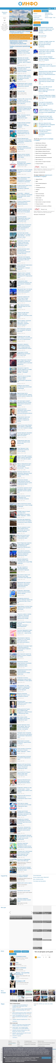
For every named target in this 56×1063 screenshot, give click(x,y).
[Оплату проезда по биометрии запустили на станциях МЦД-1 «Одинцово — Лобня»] (13, 751)
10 (25, 437)
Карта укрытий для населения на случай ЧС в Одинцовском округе (24, 758)
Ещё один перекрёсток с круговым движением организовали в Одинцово (23, 568)
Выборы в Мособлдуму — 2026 (38, 20)
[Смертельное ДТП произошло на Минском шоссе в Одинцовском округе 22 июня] (13, 798)
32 (24, 628)
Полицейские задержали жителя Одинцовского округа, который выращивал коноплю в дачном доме (24, 490)
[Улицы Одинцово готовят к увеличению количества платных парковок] (13, 451)
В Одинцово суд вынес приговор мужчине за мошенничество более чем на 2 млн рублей (24, 210)
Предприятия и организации (30, 1044)
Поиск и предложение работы (30, 1042)
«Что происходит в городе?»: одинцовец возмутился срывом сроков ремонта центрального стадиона (24, 403)
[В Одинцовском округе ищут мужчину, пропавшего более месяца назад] (13, 443)
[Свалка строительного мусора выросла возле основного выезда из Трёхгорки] (13, 506)
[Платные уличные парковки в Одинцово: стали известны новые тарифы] (13, 157)
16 (40, 69)
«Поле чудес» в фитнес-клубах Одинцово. (24, 892)
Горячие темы (37, 11)
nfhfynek (26, 984)
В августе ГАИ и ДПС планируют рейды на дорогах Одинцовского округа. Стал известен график (24, 457)
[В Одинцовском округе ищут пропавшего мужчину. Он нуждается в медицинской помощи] (13, 420)
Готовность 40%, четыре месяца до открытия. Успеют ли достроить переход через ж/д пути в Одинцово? (24, 101)
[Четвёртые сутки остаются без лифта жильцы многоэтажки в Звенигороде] (13, 388)
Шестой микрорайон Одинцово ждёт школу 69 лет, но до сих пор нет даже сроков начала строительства (24, 837)
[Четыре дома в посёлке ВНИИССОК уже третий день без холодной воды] (13, 355)
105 (17, 978)
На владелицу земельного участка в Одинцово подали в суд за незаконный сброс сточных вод (24, 600)
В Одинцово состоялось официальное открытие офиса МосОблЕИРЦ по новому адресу (24, 679)
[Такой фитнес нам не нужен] (13, 893)
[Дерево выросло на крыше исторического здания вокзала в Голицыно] (13, 743)
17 (24, 833)
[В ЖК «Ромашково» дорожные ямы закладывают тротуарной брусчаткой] (13, 331)
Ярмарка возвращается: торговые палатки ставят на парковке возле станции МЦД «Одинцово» (24, 561)
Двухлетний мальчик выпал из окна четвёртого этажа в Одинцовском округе (23, 537)
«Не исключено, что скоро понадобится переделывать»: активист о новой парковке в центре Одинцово (24, 687)
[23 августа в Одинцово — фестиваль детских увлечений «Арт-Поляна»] (13, 149)
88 (24, 469)
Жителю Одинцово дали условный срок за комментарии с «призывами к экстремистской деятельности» (24, 140)
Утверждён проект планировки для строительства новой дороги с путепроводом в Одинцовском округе (24, 735)
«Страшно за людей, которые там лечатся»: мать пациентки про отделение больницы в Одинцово (24, 77)
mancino (13, 1027)
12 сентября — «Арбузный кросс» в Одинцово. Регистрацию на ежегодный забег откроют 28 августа (24, 195)
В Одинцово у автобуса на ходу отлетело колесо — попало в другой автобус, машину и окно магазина (24, 789)
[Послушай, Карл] (13, 94)
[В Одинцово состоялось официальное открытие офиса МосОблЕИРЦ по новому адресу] (13, 680)
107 (17, 984)
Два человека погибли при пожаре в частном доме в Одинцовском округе (23, 718)
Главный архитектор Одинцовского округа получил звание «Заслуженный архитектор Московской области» (24, 411)
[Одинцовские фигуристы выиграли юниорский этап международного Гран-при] (13, 133)
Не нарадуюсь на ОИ (20, 981)
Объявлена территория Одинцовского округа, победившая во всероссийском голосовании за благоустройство (24, 845)
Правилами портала (20, 1061)
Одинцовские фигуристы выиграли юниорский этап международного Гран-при (23, 132)
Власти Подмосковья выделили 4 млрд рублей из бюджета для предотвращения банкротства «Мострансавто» (24, 545)
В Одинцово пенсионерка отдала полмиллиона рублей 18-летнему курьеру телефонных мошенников (24, 648)
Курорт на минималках (21, 967)
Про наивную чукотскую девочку (39, 881)
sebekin (51, 1003)
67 (40, 76)
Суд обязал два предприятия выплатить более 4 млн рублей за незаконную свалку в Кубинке (24, 521)
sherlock (13, 1015)
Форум (2, 1004)
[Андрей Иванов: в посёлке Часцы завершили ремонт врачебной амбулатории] (13, 609)
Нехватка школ (36, 17)
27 (26, 94)
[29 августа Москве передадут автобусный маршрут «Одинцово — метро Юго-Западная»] (13, 125)
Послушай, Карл (21, 91)
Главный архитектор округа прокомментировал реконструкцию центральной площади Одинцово (23, 251)
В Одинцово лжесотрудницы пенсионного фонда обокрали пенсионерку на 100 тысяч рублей (24, 259)
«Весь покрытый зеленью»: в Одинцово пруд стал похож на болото (23, 306)
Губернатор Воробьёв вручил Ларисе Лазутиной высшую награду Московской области (23, 781)
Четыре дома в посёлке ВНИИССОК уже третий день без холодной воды (23, 354)
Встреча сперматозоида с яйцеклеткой (41, 877)
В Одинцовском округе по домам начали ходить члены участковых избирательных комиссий (24, 85)
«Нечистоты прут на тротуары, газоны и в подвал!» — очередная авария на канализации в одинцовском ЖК (24, 379)
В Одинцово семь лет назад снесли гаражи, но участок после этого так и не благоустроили (24, 338)
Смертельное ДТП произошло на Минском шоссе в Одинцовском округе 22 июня (24, 797)
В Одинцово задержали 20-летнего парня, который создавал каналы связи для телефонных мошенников (24, 299)
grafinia (13, 1012)
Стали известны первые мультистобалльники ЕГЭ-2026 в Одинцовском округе (24, 805)
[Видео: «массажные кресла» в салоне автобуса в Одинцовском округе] (13, 118)
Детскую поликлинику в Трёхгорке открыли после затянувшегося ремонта (23, 695)
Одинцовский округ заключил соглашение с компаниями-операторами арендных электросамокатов (23, 584)
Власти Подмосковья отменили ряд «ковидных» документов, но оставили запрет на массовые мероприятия (24, 362)
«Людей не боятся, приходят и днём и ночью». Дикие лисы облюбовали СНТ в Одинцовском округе (24, 275)
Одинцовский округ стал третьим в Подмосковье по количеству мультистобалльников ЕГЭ (24, 290)
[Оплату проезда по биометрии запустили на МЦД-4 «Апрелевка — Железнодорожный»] (13, 625)
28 (25, 166)
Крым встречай (18, 964)
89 (40, 100)
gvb (43, 1003)
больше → (16, 1021)
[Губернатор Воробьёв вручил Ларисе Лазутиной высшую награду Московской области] (13, 782)
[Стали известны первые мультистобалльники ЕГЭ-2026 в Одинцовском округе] (13, 806)
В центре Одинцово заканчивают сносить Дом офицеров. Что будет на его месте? (24, 434)
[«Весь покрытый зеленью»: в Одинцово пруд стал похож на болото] (13, 307)
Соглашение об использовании (44, 1044)
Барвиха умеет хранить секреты (24, 882)
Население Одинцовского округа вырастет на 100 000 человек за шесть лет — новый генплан (24, 631)
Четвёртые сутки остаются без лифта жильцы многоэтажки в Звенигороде (24, 387)
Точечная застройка (37, 15)
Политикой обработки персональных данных (20, 1060)
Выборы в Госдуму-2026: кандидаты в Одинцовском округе (21, 32)
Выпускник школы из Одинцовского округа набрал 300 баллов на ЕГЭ (24, 703)
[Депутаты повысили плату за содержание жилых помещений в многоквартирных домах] (35, 125)
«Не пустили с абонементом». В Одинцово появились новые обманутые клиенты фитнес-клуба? (24, 829)
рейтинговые (37, 25)
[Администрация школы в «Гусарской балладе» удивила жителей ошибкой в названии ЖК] (13, 396)
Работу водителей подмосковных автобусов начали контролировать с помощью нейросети (24, 267)
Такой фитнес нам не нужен (23, 890)
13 (17, 965)
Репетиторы (29, 1013)
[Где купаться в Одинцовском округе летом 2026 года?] (13, 862)
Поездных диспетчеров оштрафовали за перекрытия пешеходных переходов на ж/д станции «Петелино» (24, 813)
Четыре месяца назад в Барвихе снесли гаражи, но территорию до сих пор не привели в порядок (24, 426)
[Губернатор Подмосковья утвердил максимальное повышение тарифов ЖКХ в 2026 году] (35, 97)
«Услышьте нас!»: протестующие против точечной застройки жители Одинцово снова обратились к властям (24, 853)
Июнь (17, 962)
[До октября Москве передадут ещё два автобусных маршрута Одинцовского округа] (13, 870)
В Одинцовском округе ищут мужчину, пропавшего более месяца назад (23, 442)
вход (50, 8)
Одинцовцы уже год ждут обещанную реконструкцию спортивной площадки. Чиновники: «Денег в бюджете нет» (24, 60)
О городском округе (28, 1041)
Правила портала (41, 1046)
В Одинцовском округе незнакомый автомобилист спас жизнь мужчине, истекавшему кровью (24, 283)
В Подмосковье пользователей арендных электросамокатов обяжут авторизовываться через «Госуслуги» (24, 227)
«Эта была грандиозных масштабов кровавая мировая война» (24, 900)
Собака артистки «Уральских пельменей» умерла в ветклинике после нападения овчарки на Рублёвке (24, 69)
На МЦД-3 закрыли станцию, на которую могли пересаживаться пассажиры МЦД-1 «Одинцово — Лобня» (24, 513)
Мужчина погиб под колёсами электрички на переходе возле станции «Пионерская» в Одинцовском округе (24, 766)
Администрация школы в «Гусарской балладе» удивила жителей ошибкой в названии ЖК (24, 395)
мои (13, 1021)
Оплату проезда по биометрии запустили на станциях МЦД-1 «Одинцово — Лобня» (24, 750)
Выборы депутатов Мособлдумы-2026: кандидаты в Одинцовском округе (24, 163)
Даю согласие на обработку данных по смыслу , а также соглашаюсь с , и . (22, 1059)
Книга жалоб (18, 1007)
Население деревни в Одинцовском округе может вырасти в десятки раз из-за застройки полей (23, 219)
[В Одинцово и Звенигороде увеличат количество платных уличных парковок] (13, 593)
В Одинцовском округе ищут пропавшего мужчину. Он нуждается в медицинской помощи (23, 419)
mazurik (46, 1003)
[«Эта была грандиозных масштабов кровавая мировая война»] (13, 901)
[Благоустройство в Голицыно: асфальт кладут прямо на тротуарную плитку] (13, 775)
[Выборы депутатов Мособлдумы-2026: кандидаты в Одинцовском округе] (13, 165)
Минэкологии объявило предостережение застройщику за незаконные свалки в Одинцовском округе (24, 663)
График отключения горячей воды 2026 (20, 47)
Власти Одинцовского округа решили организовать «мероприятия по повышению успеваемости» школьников (24, 179)
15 (24, 776)
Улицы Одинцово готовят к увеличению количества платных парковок (23, 450)
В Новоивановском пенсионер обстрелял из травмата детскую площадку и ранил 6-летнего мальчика (24, 109)
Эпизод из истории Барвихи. (22, 884)
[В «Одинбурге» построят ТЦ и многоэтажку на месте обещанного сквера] (35, 66)
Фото (18, 1041)
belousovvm (26, 978)
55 (40, 93)
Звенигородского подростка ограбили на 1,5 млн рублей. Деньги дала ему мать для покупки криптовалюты (23, 640)
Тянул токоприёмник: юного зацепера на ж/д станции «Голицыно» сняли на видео (23, 51)
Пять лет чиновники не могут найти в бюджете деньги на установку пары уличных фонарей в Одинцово (23, 529)
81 (40, 113)
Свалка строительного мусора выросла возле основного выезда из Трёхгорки (24, 505)
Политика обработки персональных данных (46, 1042)
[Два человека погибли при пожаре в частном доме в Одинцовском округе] (13, 720)
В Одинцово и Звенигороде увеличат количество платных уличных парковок (24, 592)
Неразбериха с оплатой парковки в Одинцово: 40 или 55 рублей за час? (24, 171)
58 (24, 730)
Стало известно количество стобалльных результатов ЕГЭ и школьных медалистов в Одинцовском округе (24, 553)
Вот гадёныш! (18, 1035)
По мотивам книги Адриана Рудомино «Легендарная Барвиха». (24, 879)
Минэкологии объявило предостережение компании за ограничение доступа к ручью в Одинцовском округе (24, 482)
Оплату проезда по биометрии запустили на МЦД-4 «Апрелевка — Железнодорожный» (24, 624)
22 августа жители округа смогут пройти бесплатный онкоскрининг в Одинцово (24, 187)
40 (25, 415)
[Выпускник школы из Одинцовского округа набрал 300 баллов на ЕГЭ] (13, 704)
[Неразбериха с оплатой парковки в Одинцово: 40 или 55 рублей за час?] (13, 172)
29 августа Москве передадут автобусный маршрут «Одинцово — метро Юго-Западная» (24, 125)
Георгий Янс (4, 876)
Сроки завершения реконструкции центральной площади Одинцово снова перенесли (20, 37)
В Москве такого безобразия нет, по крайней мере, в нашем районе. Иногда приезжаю (20, 1006)
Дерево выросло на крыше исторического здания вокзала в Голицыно (24, 742)
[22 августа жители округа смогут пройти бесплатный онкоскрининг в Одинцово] (13, 188)
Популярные (37, 22)
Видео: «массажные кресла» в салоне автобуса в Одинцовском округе (23, 116)
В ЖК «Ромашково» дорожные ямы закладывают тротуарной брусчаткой (24, 330)
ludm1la (13, 1008)
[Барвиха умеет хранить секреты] (13, 885)
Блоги (2, 951)
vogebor (25, 965)
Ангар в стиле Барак (19, 969)
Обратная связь (41, 1041)
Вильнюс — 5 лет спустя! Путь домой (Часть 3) (22, 973)
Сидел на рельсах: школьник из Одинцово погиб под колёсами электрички (23, 497)
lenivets (23, 959)
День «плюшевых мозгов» (38, 879)
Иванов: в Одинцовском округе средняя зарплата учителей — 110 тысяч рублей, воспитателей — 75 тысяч (24, 466)
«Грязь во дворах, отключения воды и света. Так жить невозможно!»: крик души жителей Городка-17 (24, 322)
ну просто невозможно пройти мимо (22, 982)
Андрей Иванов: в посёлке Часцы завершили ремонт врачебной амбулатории (24, 608)
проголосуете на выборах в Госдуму (43, 175)
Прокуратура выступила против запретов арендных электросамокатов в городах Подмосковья (24, 672)
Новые (11, 951)
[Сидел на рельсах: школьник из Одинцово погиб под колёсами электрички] (13, 498)
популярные (45, 11)
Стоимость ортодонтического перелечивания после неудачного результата (23, 203)
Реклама (10, 1044)
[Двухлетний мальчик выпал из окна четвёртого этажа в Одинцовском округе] (13, 538)
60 (24, 675)
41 (24, 841)
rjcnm (49, 1003)
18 (31, 37)
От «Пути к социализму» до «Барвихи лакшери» (22, 876)
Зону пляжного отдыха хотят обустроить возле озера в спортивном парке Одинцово (24, 576)
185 (17, 959)
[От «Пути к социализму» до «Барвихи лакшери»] (13, 878)
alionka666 (14, 1030)
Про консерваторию (37, 875)
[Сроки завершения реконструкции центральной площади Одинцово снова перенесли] (21, 20)
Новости (10, 1041)
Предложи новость (12, 1042)
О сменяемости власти (21, 956)
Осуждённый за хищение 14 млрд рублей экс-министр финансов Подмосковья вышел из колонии (24, 821)
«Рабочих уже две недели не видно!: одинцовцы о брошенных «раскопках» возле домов (24, 314)
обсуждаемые (45, 22)
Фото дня (3, 907)
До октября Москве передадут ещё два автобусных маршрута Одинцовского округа (24, 868)
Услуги (29, 1019)
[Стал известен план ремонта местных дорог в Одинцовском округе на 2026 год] (35, 104)
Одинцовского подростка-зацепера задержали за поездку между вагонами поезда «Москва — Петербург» (24, 370)
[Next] (32, 912)
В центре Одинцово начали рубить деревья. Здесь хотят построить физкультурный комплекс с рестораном (23, 727)
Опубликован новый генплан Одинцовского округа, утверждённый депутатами (18, 42)
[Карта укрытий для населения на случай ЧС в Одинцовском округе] (13, 759)
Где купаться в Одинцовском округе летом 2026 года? (23, 860)
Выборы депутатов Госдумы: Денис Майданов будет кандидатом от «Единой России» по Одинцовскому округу (24, 711)
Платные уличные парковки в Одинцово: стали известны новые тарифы (23, 156)
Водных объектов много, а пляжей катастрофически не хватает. (24, 863)
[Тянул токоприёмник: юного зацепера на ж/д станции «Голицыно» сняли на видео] (13, 53)
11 (25, 271)
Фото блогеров (3, 991)
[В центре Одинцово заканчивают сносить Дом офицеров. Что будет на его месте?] (13, 435)
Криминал (35, 13)
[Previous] (9, 912)
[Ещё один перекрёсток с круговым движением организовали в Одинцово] (13, 570)
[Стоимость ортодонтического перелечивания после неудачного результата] (13, 204)
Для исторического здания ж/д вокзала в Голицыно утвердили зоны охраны (24, 655)
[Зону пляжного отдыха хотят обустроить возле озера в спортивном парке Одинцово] (13, 577)
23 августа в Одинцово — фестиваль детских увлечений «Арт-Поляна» (24, 148)
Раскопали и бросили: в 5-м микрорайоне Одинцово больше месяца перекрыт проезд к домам (24, 474)
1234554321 (14, 1019)
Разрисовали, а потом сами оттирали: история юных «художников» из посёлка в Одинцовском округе (23, 243)
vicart (24, 970)
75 (31, 32)
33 (24, 715)
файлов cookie (20, 1048)
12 (25, 222)
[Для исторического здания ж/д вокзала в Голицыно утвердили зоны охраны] (13, 656)
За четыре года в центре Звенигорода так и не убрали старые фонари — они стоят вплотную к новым (23, 235)
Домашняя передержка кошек (22, 1019)
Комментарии (20, 1046)
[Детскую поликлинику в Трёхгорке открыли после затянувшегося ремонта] (13, 696)
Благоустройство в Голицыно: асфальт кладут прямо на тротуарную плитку (24, 773)
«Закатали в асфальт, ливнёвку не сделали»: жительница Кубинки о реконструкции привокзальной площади (24, 616)
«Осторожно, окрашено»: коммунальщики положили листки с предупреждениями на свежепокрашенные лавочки (24, 346)
